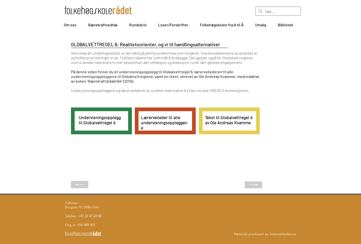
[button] (72, 25)
